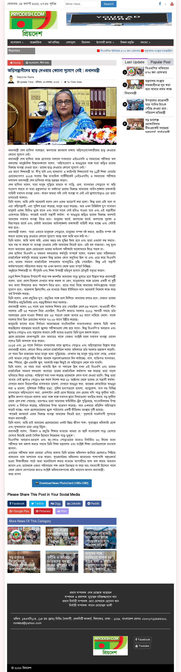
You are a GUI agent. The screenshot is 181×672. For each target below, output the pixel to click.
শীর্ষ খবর (44, 62)
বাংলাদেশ (16, 42)
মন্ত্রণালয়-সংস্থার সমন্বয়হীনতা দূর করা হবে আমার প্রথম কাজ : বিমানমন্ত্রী (61, 536)
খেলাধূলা (70, 42)
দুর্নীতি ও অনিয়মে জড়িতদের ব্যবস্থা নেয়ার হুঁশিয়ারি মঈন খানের (60, 563)
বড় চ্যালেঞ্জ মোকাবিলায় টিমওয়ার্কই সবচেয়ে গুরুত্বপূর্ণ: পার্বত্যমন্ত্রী (22, 563)
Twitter (39, 503)
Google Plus (21, 511)
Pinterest (44, 511)
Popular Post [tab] (161, 62)
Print (63, 511)
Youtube (143, 646)
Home (17, 62)
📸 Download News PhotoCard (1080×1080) (61, 483)
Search (108, 4)
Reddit (94, 503)
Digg (57, 503)
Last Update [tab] (134, 62)
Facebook (17, 503)
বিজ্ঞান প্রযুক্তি (127, 42)
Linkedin (75, 503)
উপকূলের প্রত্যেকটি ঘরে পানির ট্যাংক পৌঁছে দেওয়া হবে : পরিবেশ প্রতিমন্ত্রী (98, 539)
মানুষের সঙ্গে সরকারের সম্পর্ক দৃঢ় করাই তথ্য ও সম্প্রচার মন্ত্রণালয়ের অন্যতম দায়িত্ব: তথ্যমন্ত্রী (99, 561)
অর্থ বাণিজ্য (53, 42)
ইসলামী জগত (104, 42)
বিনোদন (86, 42)
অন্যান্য (144, 42)
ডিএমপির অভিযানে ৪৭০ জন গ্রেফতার (110, 51)
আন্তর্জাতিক (35, 42)
